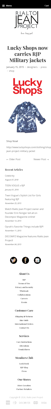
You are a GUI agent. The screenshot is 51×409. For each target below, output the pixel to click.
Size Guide (24, 320)
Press (24, 371)
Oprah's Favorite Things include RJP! (24, 226)
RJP (24, 279)
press (44, 67)
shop (11, 70)
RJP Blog (24, 367)
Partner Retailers (24, 389)
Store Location (24, 385)
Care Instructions (24, 342)
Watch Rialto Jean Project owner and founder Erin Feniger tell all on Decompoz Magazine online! (24, 212)
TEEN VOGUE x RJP (15, 185)
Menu (9, 5)
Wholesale (24, 291)
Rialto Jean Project (35, 397)
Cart (47, 5)
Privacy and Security (24, 287)
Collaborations (24, 294)
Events (24, 302)
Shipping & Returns (24, 316)
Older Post (14, 159)
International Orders (24, 324)
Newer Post (40, 159)
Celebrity (9, 175)
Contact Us (24, 327)
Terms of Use (24, 283)
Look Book (24, 363)
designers (32, 67)
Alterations (24, 345)
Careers (24, 298)
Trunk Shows (24, 349)
